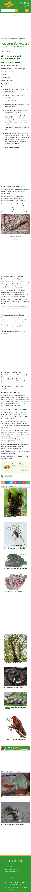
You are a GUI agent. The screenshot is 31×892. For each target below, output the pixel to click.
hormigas (16, 326)
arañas (3, 322)
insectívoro (18, 318)
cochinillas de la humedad (15, 322)
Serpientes (14, 133)
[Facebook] (9, 861)
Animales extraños (9, 866)
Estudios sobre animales (11, 869)
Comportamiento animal (11, 871)
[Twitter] (15, 861)
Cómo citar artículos (10, 878)
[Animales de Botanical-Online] (8, 4)
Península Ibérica (22, 401)
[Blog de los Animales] (21, 861)
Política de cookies (15, 889)
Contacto (7, 874)
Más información (8, 456)
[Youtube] (12, 861)
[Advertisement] (15, 27)
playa (3, 301)
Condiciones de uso (9, 887)
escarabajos (25, 320)
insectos (3, 328)
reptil (11, 196)
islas (2, 405)
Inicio (2, 38)
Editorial (21, 464)
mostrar (12, 52)
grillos (6, 118)
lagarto (25, 189)
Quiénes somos (9, 876)
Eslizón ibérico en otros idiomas (15, 72)
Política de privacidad (21, 887)
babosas (19, 122)
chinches (4, 326)
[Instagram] (18, 861)
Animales (7, 38)
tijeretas (9, 326)
